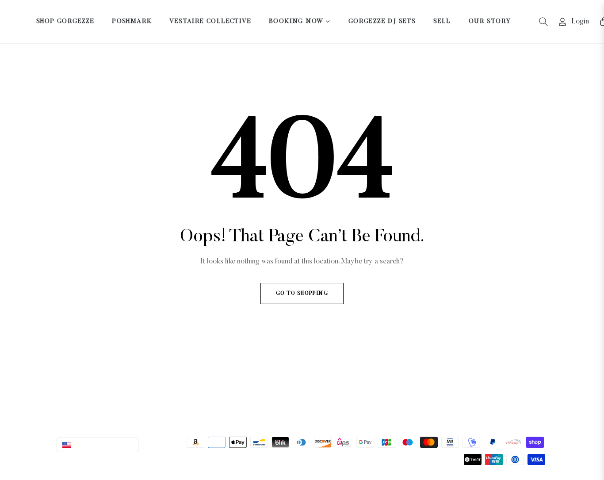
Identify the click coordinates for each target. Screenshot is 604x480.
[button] (543, 22)
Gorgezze (160, 456)
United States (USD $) (104, 445)
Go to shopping (302, 293)
